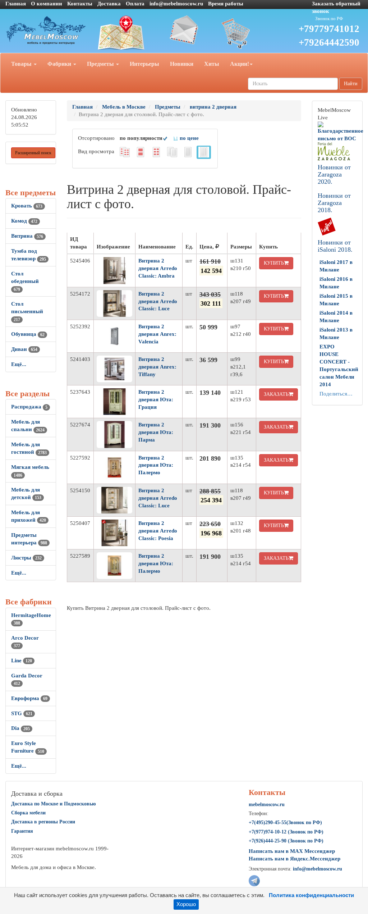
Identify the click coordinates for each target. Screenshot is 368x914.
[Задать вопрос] (184, 30)
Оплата (135, 3)
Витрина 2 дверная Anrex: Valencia (157, 334)
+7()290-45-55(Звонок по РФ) (285, 822)
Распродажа (29, 407)
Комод (24, 221)
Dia (20, 728)
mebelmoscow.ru (267, 804)
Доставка (109, 3)
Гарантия (22, 831)
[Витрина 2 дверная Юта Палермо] (114, 467)
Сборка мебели (28, 812)
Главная (15, 3)
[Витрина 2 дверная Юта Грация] (114, 401)
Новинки (181, 64)
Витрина (27, 236)
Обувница (28, 334)
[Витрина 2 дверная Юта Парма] (114, 434)
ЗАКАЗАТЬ (276, 394)
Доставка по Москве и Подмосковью (53, 803)
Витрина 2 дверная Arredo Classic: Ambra (157, 268)
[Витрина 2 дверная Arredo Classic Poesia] (114, 533)
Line (21, 660)
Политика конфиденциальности (311, 895)
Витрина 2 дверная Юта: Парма (155, 432)
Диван (24, 349)
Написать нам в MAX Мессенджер (292, 851)
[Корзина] (245, 33)
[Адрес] (122, 33)
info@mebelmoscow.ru (176, 3)
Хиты (211, 64)
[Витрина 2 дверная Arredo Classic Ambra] (114, 270)
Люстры (26, 558)
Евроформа (29, 698)
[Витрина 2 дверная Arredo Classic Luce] (114, 303)
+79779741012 (329, 28)
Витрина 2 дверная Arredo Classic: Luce (157, 301)
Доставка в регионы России (43, 821)
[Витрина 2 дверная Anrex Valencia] (114, 336)
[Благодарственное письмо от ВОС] (340, 131)
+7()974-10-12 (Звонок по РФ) (286, 832)
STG (21, 713)
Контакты (79, 3)
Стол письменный (27, 311)
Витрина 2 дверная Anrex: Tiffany (157, 366)
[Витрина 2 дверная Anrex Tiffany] (114, 369)
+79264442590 (329, 42)
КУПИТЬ (274, 263)
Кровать (26, 206)
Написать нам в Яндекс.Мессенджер (294, 859)
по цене (188, 138)
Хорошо (186, 904)
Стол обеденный (25, 281)
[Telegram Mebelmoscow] (254, 880)
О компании (46, 3)
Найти (351, 83)
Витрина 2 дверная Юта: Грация (155, 399)
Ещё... (18, 364)
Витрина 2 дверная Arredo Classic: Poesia (157, 530)
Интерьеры (144, 64)
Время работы (225, 3)
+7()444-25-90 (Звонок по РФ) (286, 841)
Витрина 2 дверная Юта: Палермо (155, 465)
